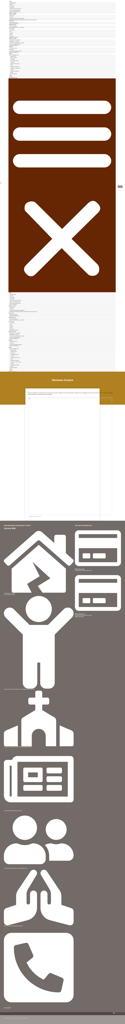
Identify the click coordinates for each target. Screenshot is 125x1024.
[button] (62, 185)
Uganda (12, 69)
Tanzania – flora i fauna (15, 68)
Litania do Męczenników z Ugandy (16, 42)
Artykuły (11, 36)
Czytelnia (11, 28)
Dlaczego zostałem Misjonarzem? (16, 18)
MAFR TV (11, 76)
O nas (10, 1)
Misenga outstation (14, 66)
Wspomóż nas (12, 24)
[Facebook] (119, 187)
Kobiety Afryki (13, 57)
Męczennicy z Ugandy (14, 41)
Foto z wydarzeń (13, 73)
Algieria (12, 62)
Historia (11, 4)
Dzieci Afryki (13, 56)
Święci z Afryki (12, 38)
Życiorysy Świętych (13, 45)
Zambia (11, 72)
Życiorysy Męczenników (14, 44)
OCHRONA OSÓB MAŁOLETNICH (15, 51)
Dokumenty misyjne (13, 37)
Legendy (11, 33)
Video (10, 75)
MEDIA (10, 53)
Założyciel (11, 5)
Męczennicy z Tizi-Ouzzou (15, 333)
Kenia (11, 65)
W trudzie (12, 59)
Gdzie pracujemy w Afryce (15, 8)
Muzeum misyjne (13, 77)
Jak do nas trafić (13, 48)
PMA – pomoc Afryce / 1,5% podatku (16, 27)
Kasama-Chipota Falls (15, 63)
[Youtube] (121, 187)
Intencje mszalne (13, 22)
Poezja (10, 34)
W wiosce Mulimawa (14, 71)
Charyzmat (11, 7)
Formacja (11, 17)
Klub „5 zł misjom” (13, 26)
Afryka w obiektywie (14, 348)
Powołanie (11, 15)
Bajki (10, 31)
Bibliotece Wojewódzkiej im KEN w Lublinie (98, 392)
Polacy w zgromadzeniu (14, 10)
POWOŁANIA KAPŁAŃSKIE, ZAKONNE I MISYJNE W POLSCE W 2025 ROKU (23, 19)
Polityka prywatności (14, 52)
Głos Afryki (12, 30)
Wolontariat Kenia (14, 60)
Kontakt (11, 46)
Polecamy (11, 49)
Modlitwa (11, 21)
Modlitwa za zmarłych (14, 23)
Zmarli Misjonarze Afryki (14, 11)
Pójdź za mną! (12, 14)
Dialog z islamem (13, 304)
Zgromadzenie (13, 294)
